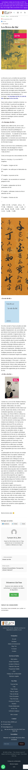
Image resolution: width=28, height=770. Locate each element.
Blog (7, 16)
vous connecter (12, 608)
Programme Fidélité (14, 669)
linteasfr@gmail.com (8, 727)
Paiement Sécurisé (14, 666)
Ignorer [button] (26, 7)
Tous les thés (14, 684)
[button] (3, 767)
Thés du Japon (14, 691)
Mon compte (14, 714)
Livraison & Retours (14, 664)
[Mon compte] (21, 12)
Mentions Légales (14, 676)
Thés (14, 686)
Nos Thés (14, 595)
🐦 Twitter (14, 523)
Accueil (3, 16)
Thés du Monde (14, 694)
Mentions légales (14, 764)
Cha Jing (13, 106)
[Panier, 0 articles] (25, 12)
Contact (14, 651)
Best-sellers (14, 659)
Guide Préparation (14, 661)
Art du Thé (14, 708)
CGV (14, 671)
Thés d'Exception (14, 696)
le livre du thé (13, 98)
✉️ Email (23, 523)
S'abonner (22, 743)
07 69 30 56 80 (6, 724)
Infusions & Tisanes (14, 701)
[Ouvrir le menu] (17, 12)
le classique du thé (13, 96)
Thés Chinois (14, 689)
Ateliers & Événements (14, 644)
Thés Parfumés (14, 699)
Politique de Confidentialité (14, 673)
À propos (14, 648)
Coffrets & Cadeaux (14, 711)
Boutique (14, 641)
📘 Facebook (5, 523)
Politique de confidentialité (14, 761)
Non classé (5, 23)
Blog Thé (14, 646)
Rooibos (14, 703)
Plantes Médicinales (14, 706)
